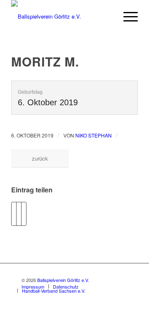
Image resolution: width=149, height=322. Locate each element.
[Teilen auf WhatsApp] (24, 213)
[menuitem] (126, 16)
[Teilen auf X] (19, 213)
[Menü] (126, 16)
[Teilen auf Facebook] (14, 213)
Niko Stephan (93, 135)
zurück (40, 158)
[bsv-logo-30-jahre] (62, 16)
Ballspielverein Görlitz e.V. (63, 280)
